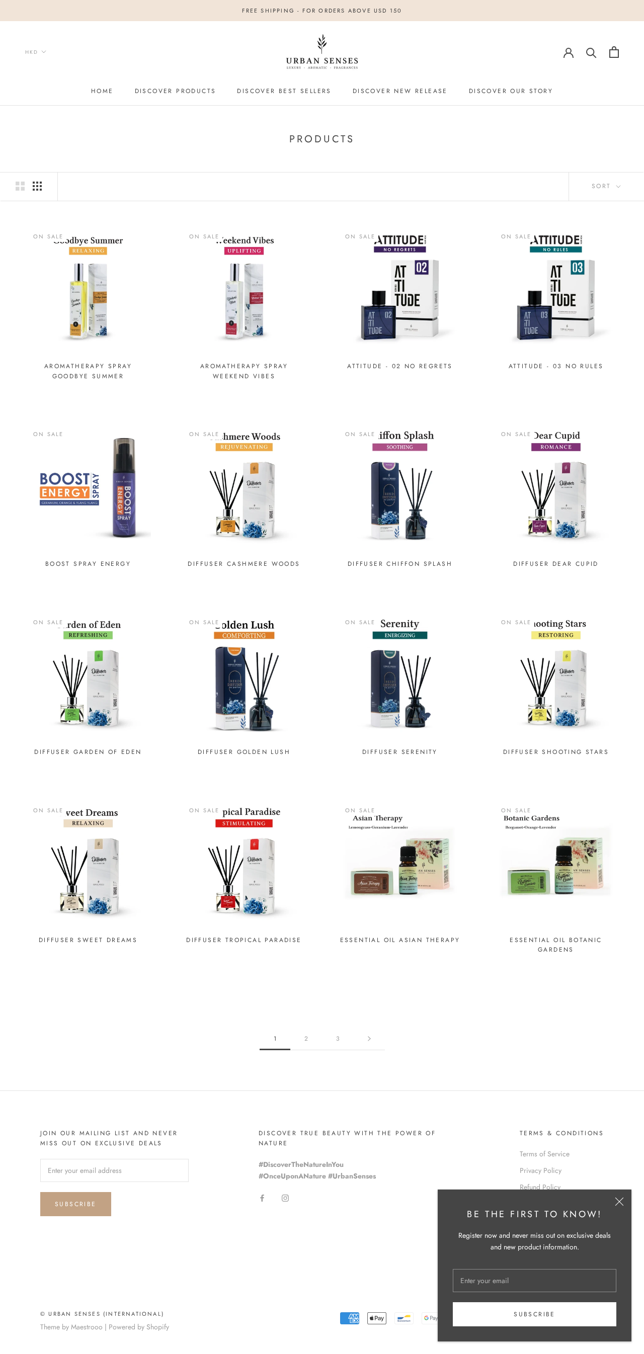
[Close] (619, 1201)
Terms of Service (545, 1154)
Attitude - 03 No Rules (556, 366)
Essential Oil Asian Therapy (400, 940)
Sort (603, 186)
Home (102, 91)
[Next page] (369, 1039)
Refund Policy (540, 1187)
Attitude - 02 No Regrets (400, 366)
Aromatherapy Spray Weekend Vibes (244, 371)
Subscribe (534, 1314)
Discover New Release (400, 91)
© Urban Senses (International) (102, 1314)
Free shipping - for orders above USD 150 (322, 11)
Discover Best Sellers (284, 91)
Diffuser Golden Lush (244, 751)
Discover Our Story (511, 91)
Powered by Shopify (139, 1327)
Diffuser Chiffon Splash (400, 563)
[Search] (591, 52)
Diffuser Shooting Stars (556, 751)
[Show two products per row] (20, 186)
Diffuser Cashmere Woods (244, 563)
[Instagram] (285, 1198)
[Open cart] (614, 52)
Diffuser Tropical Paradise (243, 940)
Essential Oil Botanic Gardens (556, 945)
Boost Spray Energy (88, 563)
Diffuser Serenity (400, 751)
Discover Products (175, 91)
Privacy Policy (540, 1170)
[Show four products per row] (37, 186)
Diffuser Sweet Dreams (88, 940)
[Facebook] (262, 1198)
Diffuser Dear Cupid (556, 563)
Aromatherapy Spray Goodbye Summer (88, 371)
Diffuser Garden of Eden (87, 751)
